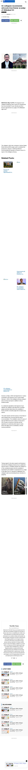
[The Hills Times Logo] (9, 1)
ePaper (11, 671)
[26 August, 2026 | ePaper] (5, 682)
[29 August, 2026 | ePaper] (5, 674)
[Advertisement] (14, 38)
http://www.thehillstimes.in (14, 628)
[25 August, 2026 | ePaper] (5, 689)
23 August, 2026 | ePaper (16, 695)
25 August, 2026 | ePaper (16, 688)
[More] (21, 20)
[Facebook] (11, 657)
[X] (16, 657)
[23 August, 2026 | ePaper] (5, 696)
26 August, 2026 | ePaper (16, 681)
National (4, 12)
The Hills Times (6, 16)
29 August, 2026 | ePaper (16, 673)
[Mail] (14, 657)
